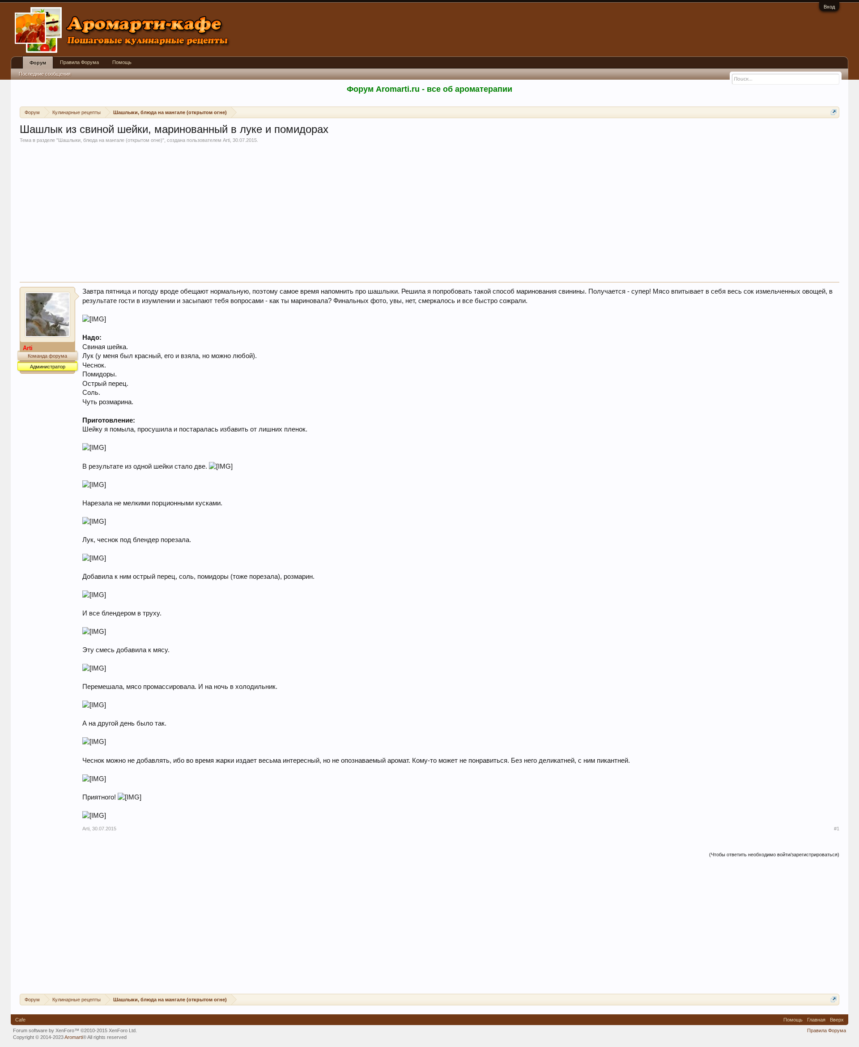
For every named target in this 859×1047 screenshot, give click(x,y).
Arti (226, 140)
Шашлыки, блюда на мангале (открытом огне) (110, 140)
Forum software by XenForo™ (75, 1030)
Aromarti (73, 1037)
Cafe (20, 1019)
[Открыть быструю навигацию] (834, 112)
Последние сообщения (45, 74)
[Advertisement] (429, 215)
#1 (836, 828)
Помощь (122, 62)
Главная (816, 1019)
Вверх (837, 1019)
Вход (829, 6)
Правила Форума (79, 62)
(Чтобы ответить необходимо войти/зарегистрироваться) (774, 854)
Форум (38, 62)
